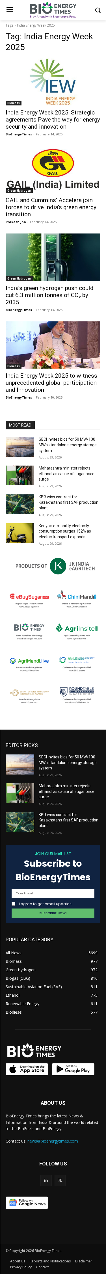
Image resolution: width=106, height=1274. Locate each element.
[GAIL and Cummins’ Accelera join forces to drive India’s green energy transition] (53, 169)
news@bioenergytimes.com (52, 1141)
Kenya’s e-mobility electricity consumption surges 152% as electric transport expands (65, 531)
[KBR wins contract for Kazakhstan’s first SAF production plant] (20, 504)
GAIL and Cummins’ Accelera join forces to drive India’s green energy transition (51, 207)
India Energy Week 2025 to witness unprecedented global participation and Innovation (51, 382)
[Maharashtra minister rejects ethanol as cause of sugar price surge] (20, 475)
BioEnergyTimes (19, 134)
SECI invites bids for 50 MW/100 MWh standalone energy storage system (68, 445)
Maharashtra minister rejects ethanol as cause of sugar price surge (66, 473)
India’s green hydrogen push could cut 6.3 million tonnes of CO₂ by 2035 (50, 295)
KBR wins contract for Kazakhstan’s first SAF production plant (68, 502)
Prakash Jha (16, 222)
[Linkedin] (45, 1180)
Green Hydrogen (19, 190)
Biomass (13, 103)
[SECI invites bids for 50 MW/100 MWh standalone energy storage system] (20, 447)
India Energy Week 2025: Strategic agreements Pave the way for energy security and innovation (53, 119)
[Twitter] (60, 1180)
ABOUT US (53, 1103)
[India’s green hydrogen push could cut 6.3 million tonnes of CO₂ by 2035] (53, 257)
